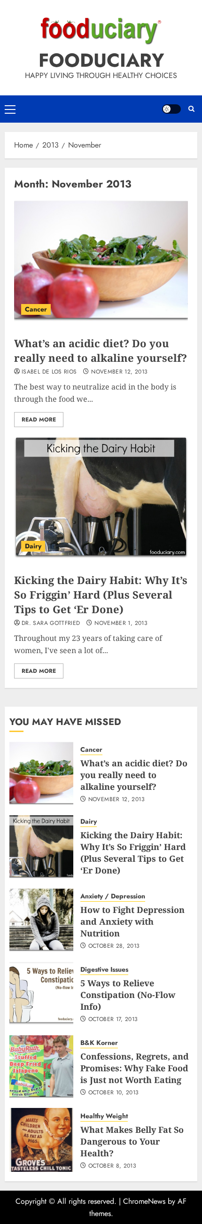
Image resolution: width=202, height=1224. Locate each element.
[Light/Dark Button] (171, 109)
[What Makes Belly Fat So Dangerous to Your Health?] (41, 1140)
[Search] (191, 109)
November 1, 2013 (121, 623)
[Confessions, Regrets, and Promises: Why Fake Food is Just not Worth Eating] (41, 1067)
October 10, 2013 (113, 1093)
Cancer (36, 309)
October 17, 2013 (113, 1019)
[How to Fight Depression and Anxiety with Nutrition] (41, 920)
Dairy (33, 546)
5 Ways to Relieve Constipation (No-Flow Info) (127, 994)
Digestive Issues (104, 969)
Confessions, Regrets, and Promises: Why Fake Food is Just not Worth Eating (134, 1068)
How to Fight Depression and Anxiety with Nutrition (132, 921)
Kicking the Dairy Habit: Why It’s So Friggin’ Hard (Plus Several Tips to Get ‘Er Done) (100, 594)
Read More (39, 419)
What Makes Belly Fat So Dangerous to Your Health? (132, 1141)
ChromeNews (144, 1201)
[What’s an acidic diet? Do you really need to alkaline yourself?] (101, 261)
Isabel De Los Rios (49, 372)
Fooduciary (101, 60)
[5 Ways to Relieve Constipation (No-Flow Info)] (41, 993)
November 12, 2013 (119, 372)
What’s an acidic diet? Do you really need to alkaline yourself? (100, 350)
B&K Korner (99, 1042)
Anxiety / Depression (112, 896)
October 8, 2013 (112, 1166)
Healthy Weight (104, 1116)
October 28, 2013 (114, 946)
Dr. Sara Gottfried (51, 623)
